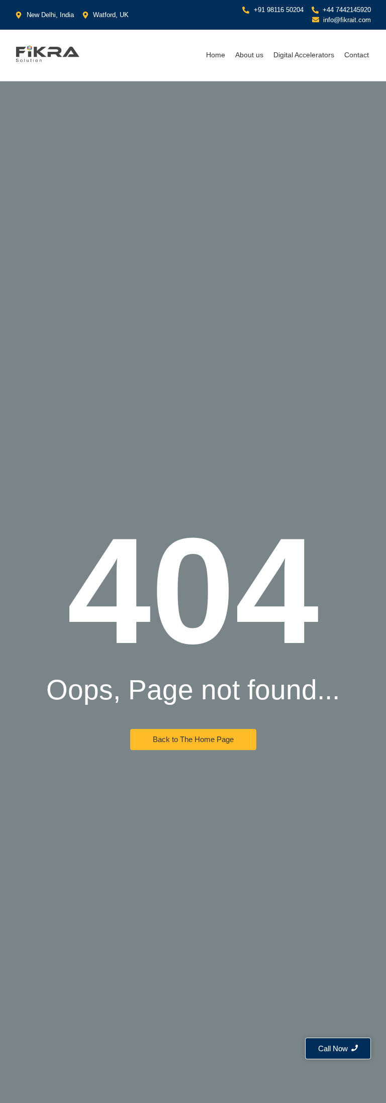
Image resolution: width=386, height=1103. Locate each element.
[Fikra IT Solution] (47, 53)
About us (249, 55)
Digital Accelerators (303, 55)
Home (215, 55)
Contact (356, 55)
